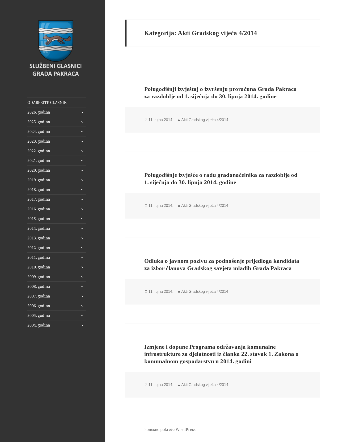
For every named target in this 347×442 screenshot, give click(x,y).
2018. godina (38, 189)
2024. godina (38, 131)
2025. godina (38, 121)
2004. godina (38, 325)
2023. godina (38, 141)
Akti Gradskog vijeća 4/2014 (204, 120)
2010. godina (38, 267)
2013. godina (38, 238)
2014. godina (38, 228)
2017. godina (38, 199)
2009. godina (38, 276)
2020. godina (38, 170)
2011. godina (38, 257)
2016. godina (38, 209)
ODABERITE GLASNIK (47, 102)
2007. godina (38, 296)
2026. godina (38, 112)
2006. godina (38, 305)
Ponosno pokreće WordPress (169, 429)
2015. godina (38, 218)
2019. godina (38, 180)
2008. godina (38, 286)
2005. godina (38, 315)
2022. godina (38, 150)
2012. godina (38, 247)
